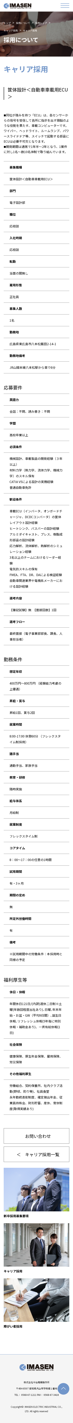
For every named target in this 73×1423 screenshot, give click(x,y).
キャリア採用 (11, 30)
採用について (23, 23)
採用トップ (41, 23)
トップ (7, 23)
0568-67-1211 (28, 1394)
